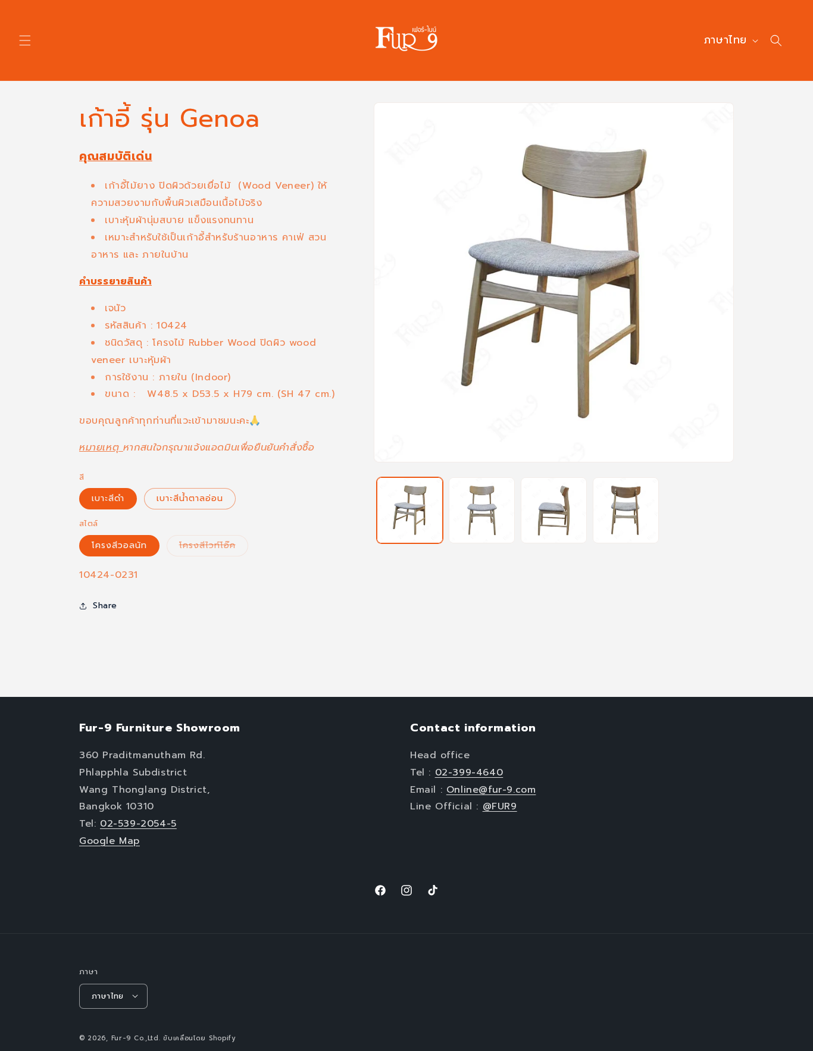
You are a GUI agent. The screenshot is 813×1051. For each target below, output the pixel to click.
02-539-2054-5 (138, 824)
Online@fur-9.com (491, 790)
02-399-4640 (469, 772)
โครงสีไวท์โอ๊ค (213, 547)
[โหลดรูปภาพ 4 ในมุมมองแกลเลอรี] (626, 510)
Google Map (109, 841)
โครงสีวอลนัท (119, 545)
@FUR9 (500, 806)
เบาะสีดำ (108, 498)
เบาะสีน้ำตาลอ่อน (190, 498)
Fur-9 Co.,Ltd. (136, 1038)
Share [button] (105, 605)
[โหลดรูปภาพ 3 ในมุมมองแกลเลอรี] (554, 510)
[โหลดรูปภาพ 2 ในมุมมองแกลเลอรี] (482, 510)
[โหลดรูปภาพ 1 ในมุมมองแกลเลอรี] (410, 510)
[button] (25, 40)
